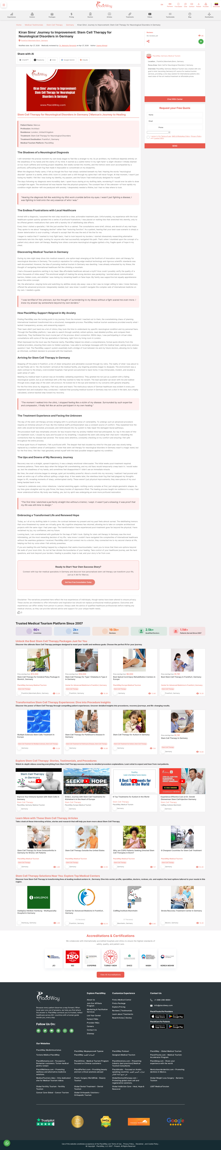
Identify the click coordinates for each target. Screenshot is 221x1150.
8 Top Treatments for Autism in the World (131, 797)
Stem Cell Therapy (55, 25)
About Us (91, 1000)
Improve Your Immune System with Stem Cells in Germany (38, 798)
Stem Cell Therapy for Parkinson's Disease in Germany (85, 735)
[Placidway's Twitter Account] (45, 1031)
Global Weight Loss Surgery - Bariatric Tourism (166, 1079)
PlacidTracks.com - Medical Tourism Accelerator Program (166, 1056)
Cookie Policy (159, 138)
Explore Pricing (118, 1007)
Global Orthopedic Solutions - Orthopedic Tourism (87, 1093)
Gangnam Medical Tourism (123, 1055)
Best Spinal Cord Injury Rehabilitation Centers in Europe (134, 678)
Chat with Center (175, 99)
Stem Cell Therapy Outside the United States (85, 850)
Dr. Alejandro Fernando (67, 45)
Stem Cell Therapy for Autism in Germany (131, 734)
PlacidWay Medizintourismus (48, 1050)
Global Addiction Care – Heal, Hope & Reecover (128, 1087)
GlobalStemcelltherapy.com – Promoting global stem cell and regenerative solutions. (125, 1080)
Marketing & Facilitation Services (97, 1010)
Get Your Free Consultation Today (78, 582)
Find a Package (118, 1003)
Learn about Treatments (122, 1014)
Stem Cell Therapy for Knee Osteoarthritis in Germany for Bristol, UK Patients (36, 851)
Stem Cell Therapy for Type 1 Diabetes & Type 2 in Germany (86, 678)
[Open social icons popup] (148, 41)
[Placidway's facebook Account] (38, 1031)
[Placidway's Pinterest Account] (58, 1031)
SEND (174, 146)
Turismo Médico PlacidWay (48, 1055)
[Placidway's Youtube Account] (51, 1031)
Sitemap (90, 1033)
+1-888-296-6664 (162, 1000)
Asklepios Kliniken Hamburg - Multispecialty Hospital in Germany (36, 912)
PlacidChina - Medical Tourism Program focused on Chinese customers (91, 1062)
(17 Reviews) (128, 919)
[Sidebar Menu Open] (3, 5)
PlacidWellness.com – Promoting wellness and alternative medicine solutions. (51, 1071)
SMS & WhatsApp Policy (181, 136)
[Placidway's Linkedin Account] (71, 1031)
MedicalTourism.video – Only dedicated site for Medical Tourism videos (53, 1079)
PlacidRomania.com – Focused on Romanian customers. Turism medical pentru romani (52, 1063)
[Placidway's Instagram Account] (65, 1031)
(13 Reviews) (80, 919)
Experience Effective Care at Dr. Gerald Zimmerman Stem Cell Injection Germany (178, 798)
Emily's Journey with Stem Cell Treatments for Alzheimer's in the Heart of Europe (85, 798)
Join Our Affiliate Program (94, 1004)
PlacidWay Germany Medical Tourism (166, 56)
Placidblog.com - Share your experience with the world (162, 1062)
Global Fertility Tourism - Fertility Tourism (50, 1087)
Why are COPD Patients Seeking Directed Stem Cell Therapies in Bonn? (133, 851)
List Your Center (94, 1015)
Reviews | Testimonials (122, 1010)
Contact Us (92, 1030)
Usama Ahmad (101, 45)
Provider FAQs (93, 1023)
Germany (70, 25)
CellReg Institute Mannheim (125, 911)
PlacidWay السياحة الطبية (84, 1055)
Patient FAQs (92, 1019)
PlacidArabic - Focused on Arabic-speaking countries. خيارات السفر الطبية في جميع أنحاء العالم (128, 1071)
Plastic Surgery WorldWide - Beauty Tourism (90, 1079)
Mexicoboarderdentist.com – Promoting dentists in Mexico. (167, 1070)
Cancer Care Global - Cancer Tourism (52, 1092)
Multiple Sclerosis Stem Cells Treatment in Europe (35, 735)
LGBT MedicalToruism (159, 1086)
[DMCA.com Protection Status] (106, 1122)
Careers (90, 1026)
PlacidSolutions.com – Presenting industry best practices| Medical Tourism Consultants (126, 1063)
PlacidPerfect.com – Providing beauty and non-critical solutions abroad (90, 1070)
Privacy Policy (196, 136)
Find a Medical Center (121, 1000)
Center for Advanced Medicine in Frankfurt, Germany (84, 912)
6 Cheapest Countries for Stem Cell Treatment (181, 850)
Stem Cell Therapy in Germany (174, 738)
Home (18, 25)
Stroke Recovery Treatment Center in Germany (181, 911)
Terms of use (166, 136)
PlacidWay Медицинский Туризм (88, 1051)
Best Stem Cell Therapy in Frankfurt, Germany (181, 677)
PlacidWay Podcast (120, 1051)
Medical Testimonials (34, 25)
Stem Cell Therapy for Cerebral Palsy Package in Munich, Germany (38, 678)
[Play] (201, 41)
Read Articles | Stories (122, 1018)
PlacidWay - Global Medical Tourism (165, 1051)
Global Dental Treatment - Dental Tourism (88, 1087)
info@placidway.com (163, 1005)
